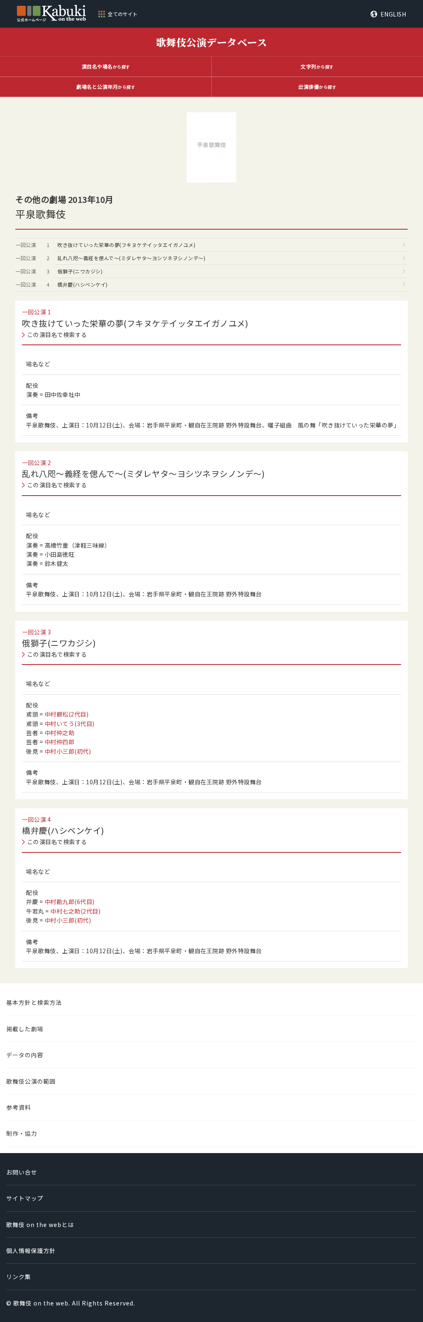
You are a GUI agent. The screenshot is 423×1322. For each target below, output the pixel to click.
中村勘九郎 (70, 901)
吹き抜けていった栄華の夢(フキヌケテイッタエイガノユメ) (126, 244)
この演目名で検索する (57, 334)
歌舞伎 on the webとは (40, 1224)
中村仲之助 (60, 733)
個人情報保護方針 (31, 1250)
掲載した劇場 (24, 1029)
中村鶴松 (67, 714)
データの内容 (24, 1055)
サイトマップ (24, 1198)
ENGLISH (393, 14)
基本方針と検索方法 (34, 1002)
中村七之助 (75, 911)
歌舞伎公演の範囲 (31, 1081)
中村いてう (70, 723)
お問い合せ (21, 1172)
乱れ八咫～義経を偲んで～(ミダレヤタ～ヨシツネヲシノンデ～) (131, 257)
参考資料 (18, 1107)
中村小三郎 (68, 751)
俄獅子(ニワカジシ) (79, 271)
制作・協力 (21, 1133)
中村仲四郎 (60, 742)
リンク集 (18, 1276)
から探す (106, 66)
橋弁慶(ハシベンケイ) (82, 284)
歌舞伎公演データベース (211, 42)
